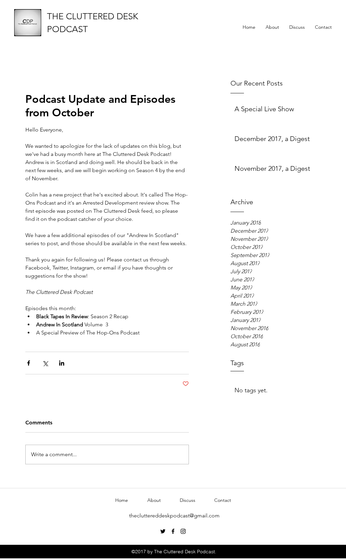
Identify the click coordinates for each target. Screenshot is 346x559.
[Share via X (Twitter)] (45, 363)
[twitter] (162, 531)
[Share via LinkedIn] (61, 363)
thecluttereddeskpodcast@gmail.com (174, 515)
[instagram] (183, 531)
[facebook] (173, 531)
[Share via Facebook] (28, 363)
